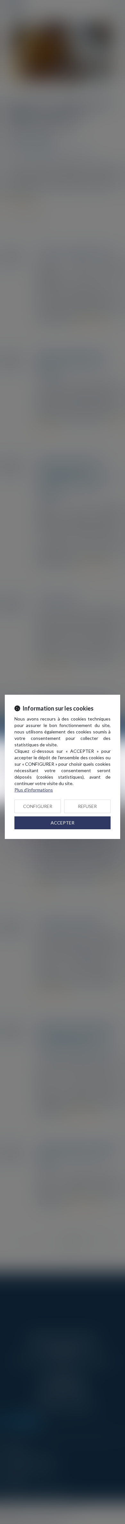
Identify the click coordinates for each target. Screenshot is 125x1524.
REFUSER (87, 806)
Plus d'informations (33, 789)
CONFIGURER (37, 806)
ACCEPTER (62, 822)
